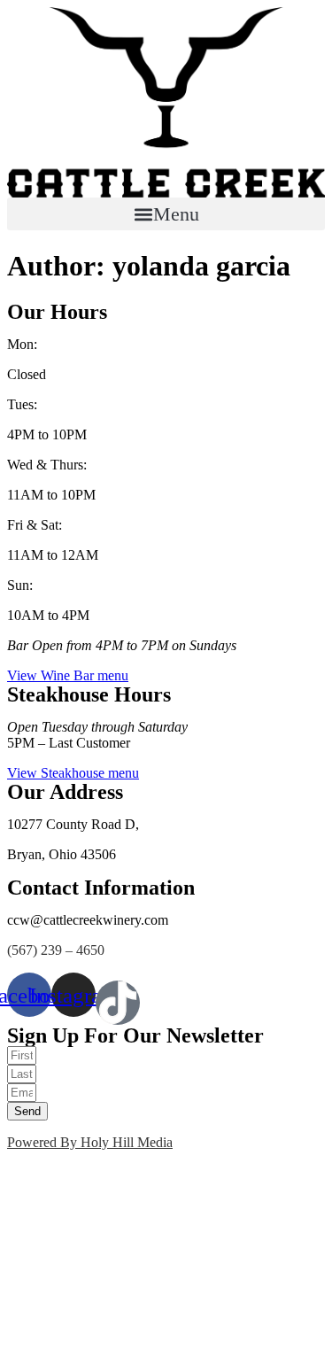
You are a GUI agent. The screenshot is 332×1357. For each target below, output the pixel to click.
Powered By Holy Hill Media (90, 1142)
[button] (166, 214)
